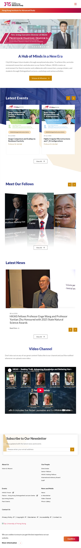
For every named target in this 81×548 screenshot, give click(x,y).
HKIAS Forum (6, 492)
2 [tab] (34, 46)
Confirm (71, 539)
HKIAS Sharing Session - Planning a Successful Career (58, 140)
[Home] (14, 4)
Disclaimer (32, 517)
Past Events (6, 501)
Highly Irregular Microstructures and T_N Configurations (21, 140)
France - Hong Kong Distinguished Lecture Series (18, 495)
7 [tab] (44, 46)
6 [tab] (42, 46)
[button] (74, 185)
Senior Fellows (46, 471)
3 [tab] (36, 46)
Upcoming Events (8, 498)
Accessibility (45, 517)
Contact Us (6, 509)
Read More (13, 325)
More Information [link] (9, 543)
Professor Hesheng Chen (15, 222)
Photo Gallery (45, 501)
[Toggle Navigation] (75, 4)
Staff (43, 480)
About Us (5, 464)
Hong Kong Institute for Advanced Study (18, 10)
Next (77, 35)
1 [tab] (32, 46)
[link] (14, 523)
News (43, 492)
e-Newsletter (45, 495)
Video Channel (46, 498)
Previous (2, 35)
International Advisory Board (50, 477)
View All (39, 161)
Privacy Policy (7, 517)
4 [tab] (38, 46)
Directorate (45, 468)
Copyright (20, 517)
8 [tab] (46, 46)
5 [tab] (40, 46)
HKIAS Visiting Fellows (48, 474)
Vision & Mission (39, 78)
